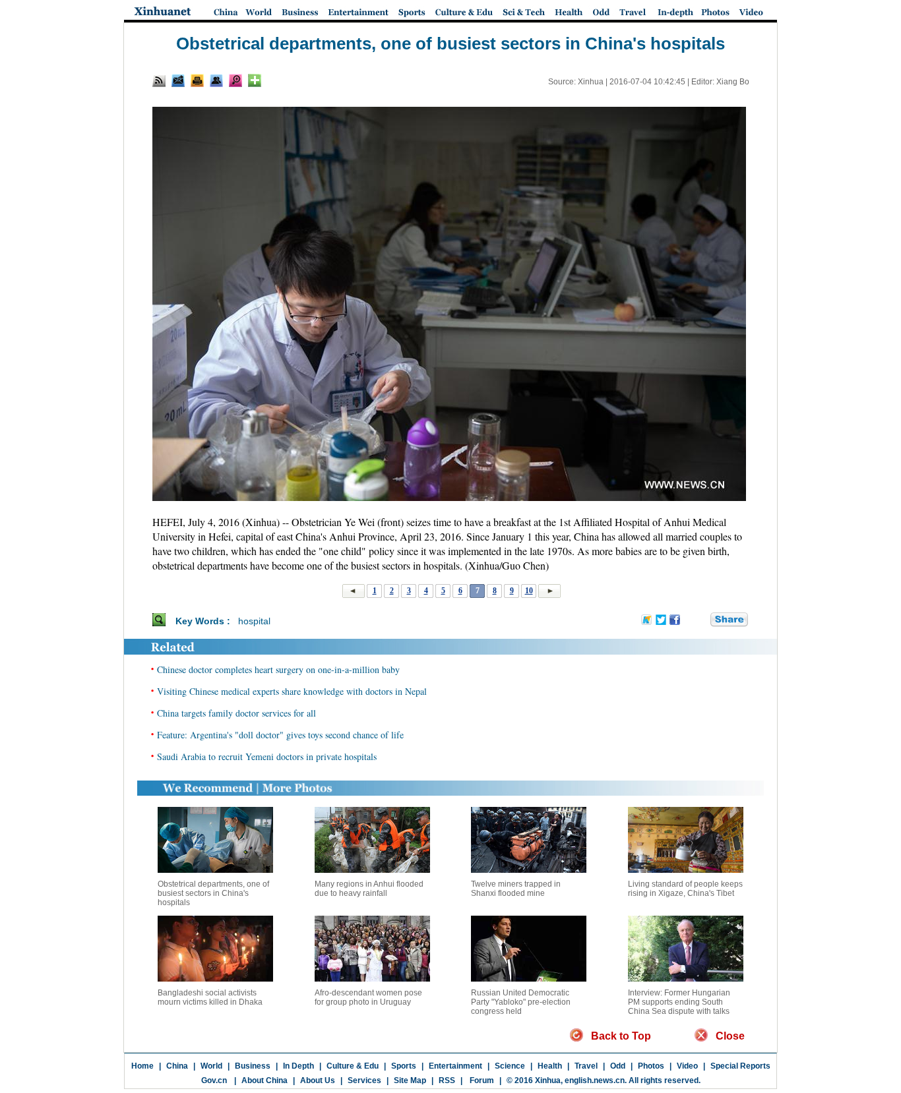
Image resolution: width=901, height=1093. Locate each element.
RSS (447, 1080)
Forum (481, 1080)
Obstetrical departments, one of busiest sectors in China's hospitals (213, 893)
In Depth (298, 1066)
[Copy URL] (216, 80)
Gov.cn (214, 1080)
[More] (254, 80)
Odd (617, 1066)
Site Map (410, 1080)
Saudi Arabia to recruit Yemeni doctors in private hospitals (267, 756)
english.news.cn (595, 1080)
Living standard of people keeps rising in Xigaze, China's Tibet (685, 888)
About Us (317, 1080)
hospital (254, 621)
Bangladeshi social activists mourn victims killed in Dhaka (210, 997)
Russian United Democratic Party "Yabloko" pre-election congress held (521, 1002)
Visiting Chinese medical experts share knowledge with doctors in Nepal (292, 691)
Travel (586, 1066)
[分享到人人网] (701, 620)
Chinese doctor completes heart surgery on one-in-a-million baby (278, 669)
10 (529, 590)
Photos (651, 1066)
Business (252, 1066)
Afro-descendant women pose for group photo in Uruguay (368, 997)
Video (687, 1066)
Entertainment (455, 1066)
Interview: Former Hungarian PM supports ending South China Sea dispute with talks (679, 1002)
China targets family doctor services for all (236, 713)
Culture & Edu (352, 1066)
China (177, 1066)
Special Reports (740, 1066)
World (211, 1066)
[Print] (197, 80)
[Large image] (235, 80)
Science (510, 1066)
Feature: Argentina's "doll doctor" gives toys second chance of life (280, 734)
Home (142, 1066)
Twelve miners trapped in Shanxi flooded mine (516, 888)
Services (364, 1080)
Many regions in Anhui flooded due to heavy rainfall (369, 888)
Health (550, 1066)
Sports (403, 1066)
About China (264, 1080)
